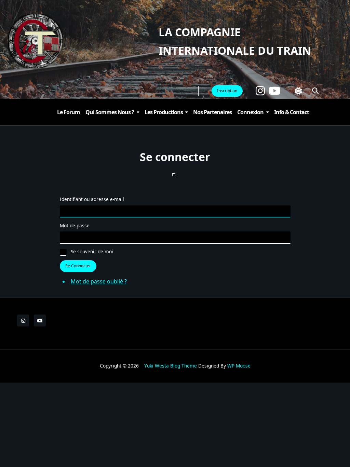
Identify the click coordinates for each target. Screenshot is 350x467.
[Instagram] (260, 90)
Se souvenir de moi (92, 251)
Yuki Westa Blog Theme (170, 365)
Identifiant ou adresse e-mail (92, 199)
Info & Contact (291, 112)
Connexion (250, 112)
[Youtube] (275, 90)
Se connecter (78, 266)
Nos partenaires (212, 112)
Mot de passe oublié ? (99, 281)
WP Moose (239, 365)
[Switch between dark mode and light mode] (298, 91)
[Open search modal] (315, 91)
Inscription (227, 91)
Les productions (164, 112)
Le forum (68, 112)
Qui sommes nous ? (109, 112)
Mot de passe (75, 225)
